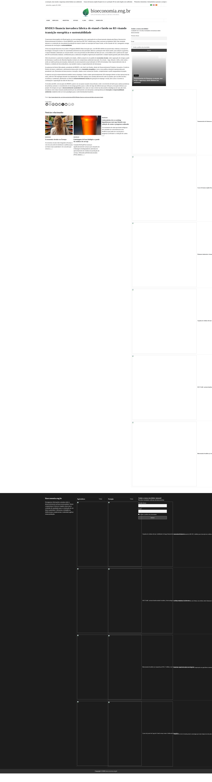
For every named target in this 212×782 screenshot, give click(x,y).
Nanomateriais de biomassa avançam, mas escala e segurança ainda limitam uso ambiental (148, 80)
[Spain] (156, 5)
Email (132, 41)
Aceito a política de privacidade (141, 47)
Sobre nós (99, 20)
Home (48, 20)
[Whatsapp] (50, 104)
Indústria (66, 20)
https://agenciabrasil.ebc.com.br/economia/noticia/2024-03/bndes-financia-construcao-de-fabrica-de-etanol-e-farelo (76, 97)
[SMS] (69, 104)
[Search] (165, 20)
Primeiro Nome (135, 35)
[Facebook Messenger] (56, 104)
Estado (75, 20)
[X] (62, 104)
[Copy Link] (72, 104)
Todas (100, 499)
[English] (154, 5)
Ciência (91, 20)
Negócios (48, 137)
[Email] (66, 104)
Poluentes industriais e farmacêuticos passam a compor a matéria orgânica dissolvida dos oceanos (123, 1)
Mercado (55, 20)
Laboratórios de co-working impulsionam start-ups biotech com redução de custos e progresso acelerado (115, 122)
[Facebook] (53, 104)
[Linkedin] (46, 104)
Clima (84, 20)
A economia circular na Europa (55, 139)
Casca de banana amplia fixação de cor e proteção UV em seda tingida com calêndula (68, 1)
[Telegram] (59, 104)
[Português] (151, 5)
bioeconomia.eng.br (110, 11)
